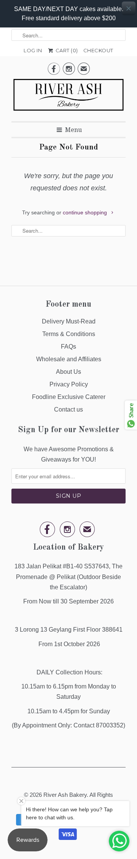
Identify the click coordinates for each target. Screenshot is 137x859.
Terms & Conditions (68, 334)
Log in (33, 50)
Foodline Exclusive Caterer (68, 397)
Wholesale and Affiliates (68, 359)
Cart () (66, 50)
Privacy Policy (68, 384)
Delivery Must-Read (69, 321)
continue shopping (85, 212)
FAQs (68, 346)
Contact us (68, 409)
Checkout (98, 50)
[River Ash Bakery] (68, 97)
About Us (68, 371)
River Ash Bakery (65, 794)
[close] (128, 8)
